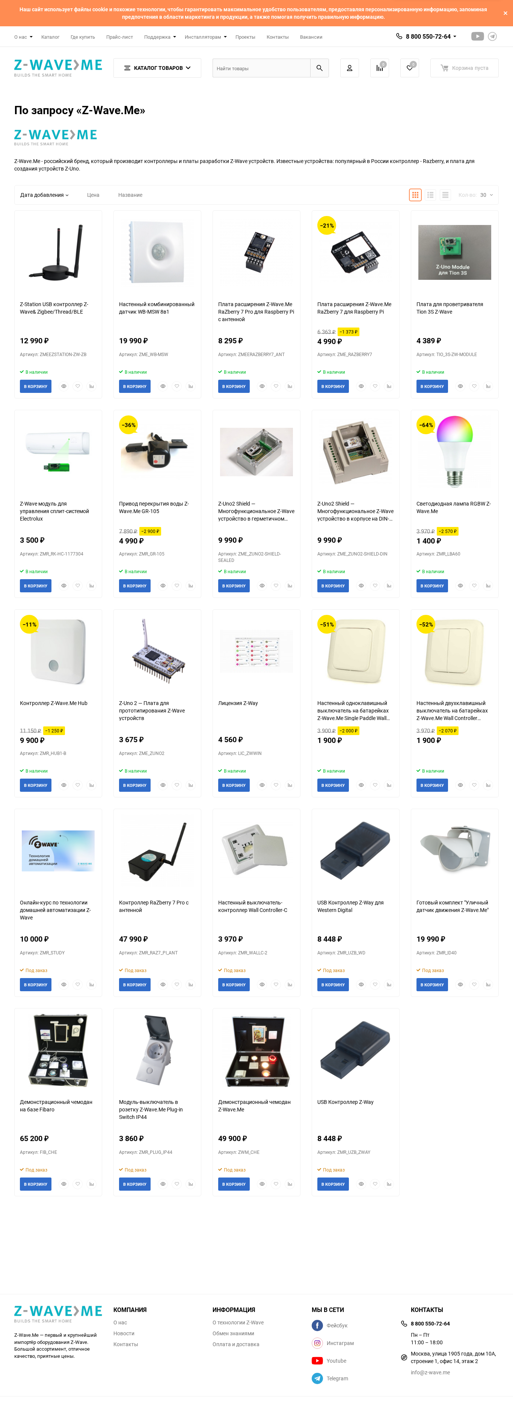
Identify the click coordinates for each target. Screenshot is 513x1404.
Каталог (50, 36)
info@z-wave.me (430, 1372)
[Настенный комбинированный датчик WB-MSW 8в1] (157, 252)
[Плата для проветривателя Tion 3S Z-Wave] (454, 252)
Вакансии (311, 36)
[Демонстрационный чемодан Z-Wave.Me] (256, 1050)
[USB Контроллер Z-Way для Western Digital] (355, 851)
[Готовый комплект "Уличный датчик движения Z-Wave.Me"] (454, 851)
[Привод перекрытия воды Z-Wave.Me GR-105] (157, 452)
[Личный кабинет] (349, 68)
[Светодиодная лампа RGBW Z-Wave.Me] (454, 452)
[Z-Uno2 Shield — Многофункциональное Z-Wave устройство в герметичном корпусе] (256, 452)
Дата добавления (42, 194)
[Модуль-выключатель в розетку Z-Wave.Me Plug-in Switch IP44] (157, 1050)
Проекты (245, 36)
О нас (120, 1322)
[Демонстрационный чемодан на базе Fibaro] (58, 1050)
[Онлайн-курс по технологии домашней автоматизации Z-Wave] (58, 851)
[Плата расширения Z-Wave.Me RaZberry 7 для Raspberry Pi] (355, 252)
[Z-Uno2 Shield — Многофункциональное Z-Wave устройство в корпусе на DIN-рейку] (355, 452)
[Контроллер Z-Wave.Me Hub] (58, 651)
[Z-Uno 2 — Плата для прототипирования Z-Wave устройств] (157, 651)
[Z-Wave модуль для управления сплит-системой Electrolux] (58, 452)
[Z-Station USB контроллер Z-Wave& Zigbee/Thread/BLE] (58, 252)
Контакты (278, 36)
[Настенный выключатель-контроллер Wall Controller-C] (256, 851)
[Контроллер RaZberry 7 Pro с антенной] (157, 851)
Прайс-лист (119, 36)
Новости (123, 1333)
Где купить (83, 36)
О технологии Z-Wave (238, 1322)
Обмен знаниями (233, 1333)
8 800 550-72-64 (428, 36)
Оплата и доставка (236, 1344)
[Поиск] (319, 68)
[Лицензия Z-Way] (256, 651)
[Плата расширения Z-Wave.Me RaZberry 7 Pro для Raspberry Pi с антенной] (256, 252)
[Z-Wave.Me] (58, 1315)
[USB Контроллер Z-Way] (355, 1050)
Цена (93, 194)
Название (130, 194)
